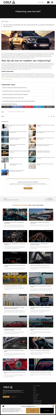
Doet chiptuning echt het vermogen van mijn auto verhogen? (28, 91)
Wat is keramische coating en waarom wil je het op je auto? (14, 373)
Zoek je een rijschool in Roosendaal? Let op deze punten (13, 351)
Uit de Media (35, 397)
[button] (53, 406)
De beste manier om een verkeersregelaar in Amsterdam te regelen (39, 244)
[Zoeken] (48, 2)
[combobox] (42, 2)
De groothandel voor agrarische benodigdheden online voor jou (40, 223)
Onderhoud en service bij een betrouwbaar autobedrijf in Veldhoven (12, 329)
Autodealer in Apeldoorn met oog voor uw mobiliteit (40, 372)
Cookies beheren (47, 410)
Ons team (34, 389)
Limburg (22, 111)
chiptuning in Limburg (28, 54)
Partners (34, 390)
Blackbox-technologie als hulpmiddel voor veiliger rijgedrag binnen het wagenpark (14, 308)
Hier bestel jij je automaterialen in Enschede (13, 285)
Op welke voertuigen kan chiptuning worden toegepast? (28, 94)
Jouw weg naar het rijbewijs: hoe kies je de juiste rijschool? (40, 329)
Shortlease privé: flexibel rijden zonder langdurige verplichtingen (14, 223)
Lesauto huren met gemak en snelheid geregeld (40, 350)
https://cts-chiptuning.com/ (6, 79)
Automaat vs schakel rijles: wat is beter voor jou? (39, 265)
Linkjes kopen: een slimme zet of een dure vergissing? (37, 401)
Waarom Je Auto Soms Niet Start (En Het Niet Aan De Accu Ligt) (14, 266)
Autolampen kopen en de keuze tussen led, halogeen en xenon (40, 286)
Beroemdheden (35, 395)
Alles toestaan (32, 410)
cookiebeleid (16, 411)
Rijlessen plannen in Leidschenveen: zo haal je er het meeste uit (14, 244)
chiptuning (19, 111)
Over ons (34, 387)
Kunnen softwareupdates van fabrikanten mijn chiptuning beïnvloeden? (28, 101)
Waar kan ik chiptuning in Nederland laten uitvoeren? (28, 87)
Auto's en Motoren (5, 21)
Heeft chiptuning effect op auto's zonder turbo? (28, 97)
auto (15, 111)
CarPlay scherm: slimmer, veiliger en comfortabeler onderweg (40, 308)
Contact (34, 392)
